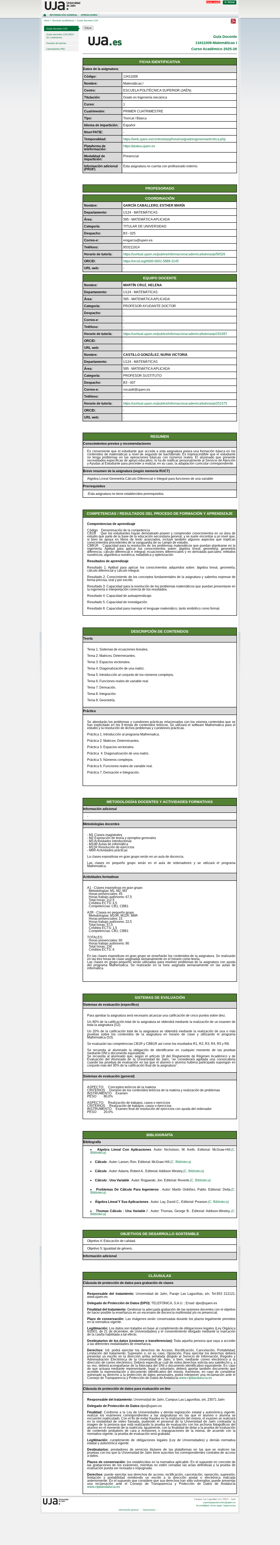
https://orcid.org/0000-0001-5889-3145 (151, 261)
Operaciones (89, 15)
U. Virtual (229, 2)
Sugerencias (229, 1505)
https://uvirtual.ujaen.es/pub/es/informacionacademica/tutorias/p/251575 (175, 403)
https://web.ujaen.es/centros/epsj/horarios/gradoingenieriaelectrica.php (174, 139)
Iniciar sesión (213, 2)
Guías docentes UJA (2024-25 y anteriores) (60, 36)
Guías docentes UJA (56, 28)
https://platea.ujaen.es (139, 146)
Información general (64, 15)
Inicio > (47, 20)
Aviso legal (216, 1505)
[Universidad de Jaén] (140, 6)
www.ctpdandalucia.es (195, 1378)
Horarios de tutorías (56, 43)
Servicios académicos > (64, 20)
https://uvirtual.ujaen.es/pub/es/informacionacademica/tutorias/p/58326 (174, 254)
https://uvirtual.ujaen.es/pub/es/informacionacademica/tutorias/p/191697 (175, 334)
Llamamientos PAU (55, 49)
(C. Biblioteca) (180, 1162)
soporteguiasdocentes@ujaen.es (219, 1502)
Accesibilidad (202, 1505)
